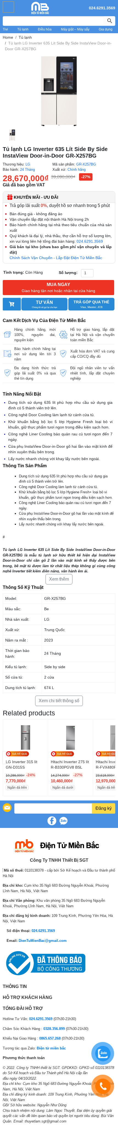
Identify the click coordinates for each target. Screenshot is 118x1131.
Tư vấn (44, 304)
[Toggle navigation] (8, 7)
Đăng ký (103, 808)
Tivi (5, 29)
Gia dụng (106, 29)
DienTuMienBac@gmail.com (43, 941)
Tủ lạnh (23, 29)
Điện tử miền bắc (51, 1048)
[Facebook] (51, 820)
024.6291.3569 (102, 8)
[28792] (12, 304)
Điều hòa (45, 29)
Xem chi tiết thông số (59, 700)
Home (8, 37)
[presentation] (6, 757)
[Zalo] (63, 820)
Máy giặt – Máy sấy (75, 29)
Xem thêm (59, 579)
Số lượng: (68, 272)
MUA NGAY (58, 287)
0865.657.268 (50, 1038)
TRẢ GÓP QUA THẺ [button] (91, 304)
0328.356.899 (54, 1029)
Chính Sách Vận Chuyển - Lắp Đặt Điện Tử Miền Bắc (56, 258)
